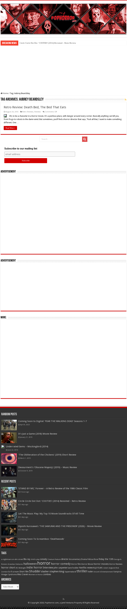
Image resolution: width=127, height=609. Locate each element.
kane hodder (73, 568)
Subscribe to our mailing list (20, 148)
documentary (75, 559)
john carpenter (60, 567)
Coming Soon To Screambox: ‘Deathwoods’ (41, 539)
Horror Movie (87, 564)
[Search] (84, 139)
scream (15, 572)
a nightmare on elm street (12, 559)
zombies (47, 574)
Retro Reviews (27, 112)
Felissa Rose (93, 559)
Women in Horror (36, 575)
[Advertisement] (63, 69)
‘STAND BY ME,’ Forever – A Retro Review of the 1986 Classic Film (53, 488)
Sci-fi (10, 572)
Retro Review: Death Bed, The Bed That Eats (35, 107)
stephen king (56, 571)
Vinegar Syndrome (9, 574)
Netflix (82, 567)
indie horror (34, 567)
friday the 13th (106, 559)
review (90, 567)
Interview (48, 567)
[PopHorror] (63, 18)
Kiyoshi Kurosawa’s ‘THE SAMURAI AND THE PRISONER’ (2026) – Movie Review (60, 526)
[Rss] (63, 599)
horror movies (101, 564)
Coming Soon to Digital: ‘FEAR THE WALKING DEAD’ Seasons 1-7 (52, 421)
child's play (35, 559)
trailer (90, 571)
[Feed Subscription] (125, 99)
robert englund (109, 568)
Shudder (35, 571)
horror (43, 563)
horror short (8, 567)
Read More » (10, 128)
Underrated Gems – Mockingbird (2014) (27, 446)
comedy (43, 559)
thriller (82, 571)
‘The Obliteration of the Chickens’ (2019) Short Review (47, 454)
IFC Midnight (21, 568)
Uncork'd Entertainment (103, 572)
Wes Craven (22, 574)
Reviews (37, 112)
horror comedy (61, 563)
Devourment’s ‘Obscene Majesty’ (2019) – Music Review (47, 467)
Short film (24, 571)
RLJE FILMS (98, 568)
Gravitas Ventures (15, 564)
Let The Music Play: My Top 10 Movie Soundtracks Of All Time (51, 513)
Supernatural (70, 571)
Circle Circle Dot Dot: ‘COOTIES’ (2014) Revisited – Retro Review (48, 43)
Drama (84, 559)
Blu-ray (26, 559)
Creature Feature (54, 559)
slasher (45, 571)
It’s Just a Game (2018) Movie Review (37, 433)
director (64, 559)
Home (5, 93)
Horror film (76, 564)
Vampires (117, 572)
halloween (30, 563)
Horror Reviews (115, 564)
